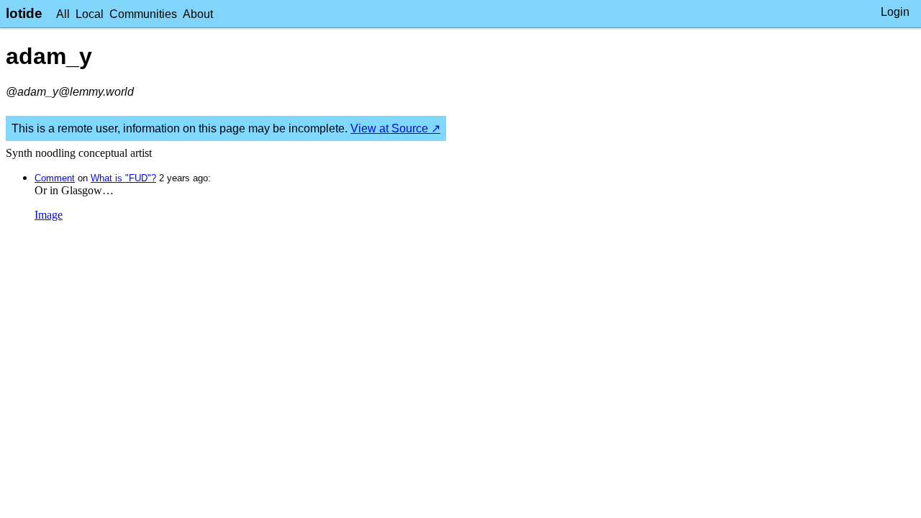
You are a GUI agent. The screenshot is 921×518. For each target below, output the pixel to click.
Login (895, 12)
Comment (55, 178)
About (198, 14)
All (63, 14)
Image (49, 215)
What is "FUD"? (123, 178)
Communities (143, 14)
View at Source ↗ (395, 128)
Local (90, 14)
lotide (24, 13)
